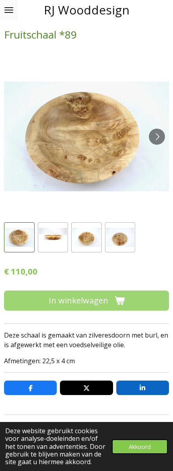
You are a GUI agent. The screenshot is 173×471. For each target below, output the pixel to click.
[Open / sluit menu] (9, 10)
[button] (19, 237)
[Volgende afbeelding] (157, 137)
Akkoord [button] (140, 447)
